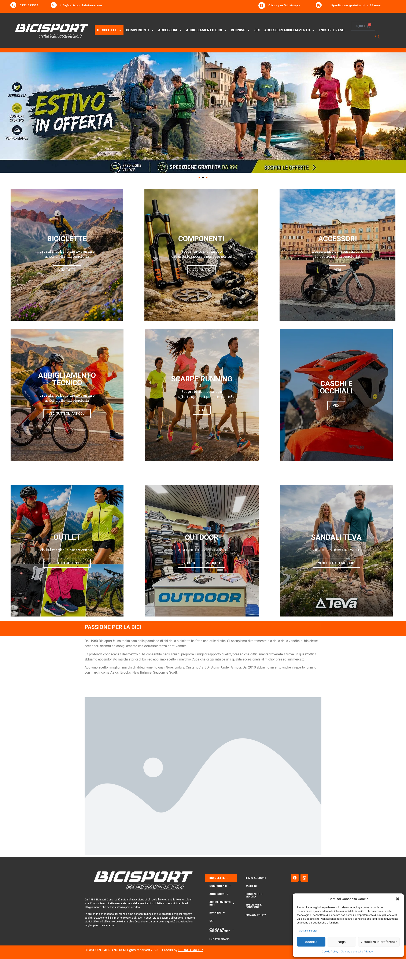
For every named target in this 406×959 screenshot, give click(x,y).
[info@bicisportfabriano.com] (54, 5)
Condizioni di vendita (254, 895)
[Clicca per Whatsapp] (261, 5)
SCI (257, 30)
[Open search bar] (377, 37)
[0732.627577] (13, 5)
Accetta (311, 942)
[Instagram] (304, 878)
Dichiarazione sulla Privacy (356, 951)
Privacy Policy (256, 915)
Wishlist (251, 886)
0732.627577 (28, 5)
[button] (397, 899)
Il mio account (256, 878)
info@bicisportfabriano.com (81, 5)
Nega (342, 942)
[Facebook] (295, 878)
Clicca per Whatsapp (284, 5)
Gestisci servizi (308, 930)
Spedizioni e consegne (254, 906)
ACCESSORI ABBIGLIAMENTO (287, 30)
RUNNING (238, 30)
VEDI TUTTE (66, 270)
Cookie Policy (330, 951)
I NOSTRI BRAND (331, 30)
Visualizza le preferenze (378, 942)
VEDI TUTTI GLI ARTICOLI (67, 413)
